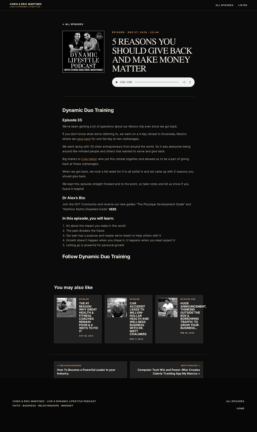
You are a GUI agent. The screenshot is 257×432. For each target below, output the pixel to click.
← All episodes (72, 24)
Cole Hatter (89, 159)
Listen (242, 5)
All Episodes (224, 5)
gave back (84, 139)
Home (240, 408)
